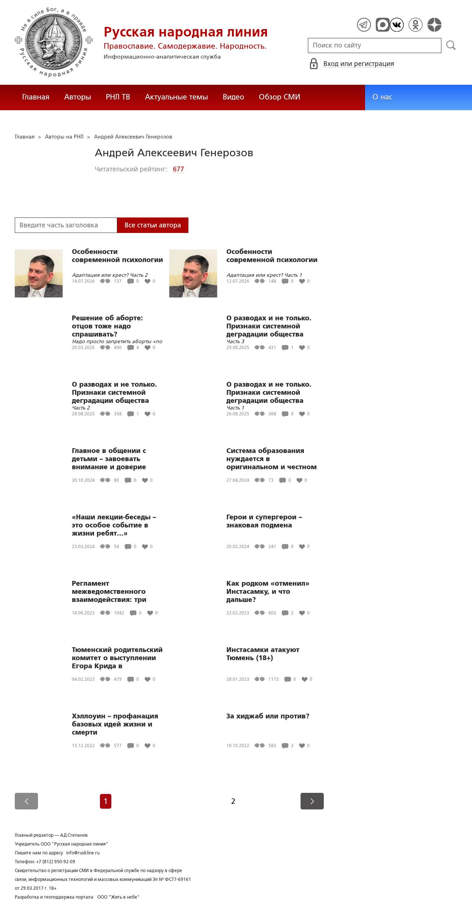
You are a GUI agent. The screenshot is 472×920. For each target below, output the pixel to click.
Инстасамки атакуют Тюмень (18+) (262, 654)
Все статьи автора (153, 225)
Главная (35, 97)
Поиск (451, 45)
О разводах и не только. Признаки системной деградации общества (269, 326)
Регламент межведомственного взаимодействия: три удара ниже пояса (109, 591)
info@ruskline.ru (83, 852)
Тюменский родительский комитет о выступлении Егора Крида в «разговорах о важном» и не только (117, 658)
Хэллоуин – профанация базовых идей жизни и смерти (115, 724)
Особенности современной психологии (117, 256)
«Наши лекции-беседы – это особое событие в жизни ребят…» (114, 525)
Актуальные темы (176, 97)
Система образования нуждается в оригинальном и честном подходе (271, 459)
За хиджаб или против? (267, 716)
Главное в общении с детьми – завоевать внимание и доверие (109, 459)
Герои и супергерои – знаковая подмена (264, 521)
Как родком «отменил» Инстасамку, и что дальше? (267, 591)
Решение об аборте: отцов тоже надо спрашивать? (107, 326)
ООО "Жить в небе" (118, 897)
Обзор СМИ (279, 97)
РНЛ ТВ (118, 97)
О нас (382, 97)
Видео (233, 97)
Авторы (77, 97)
